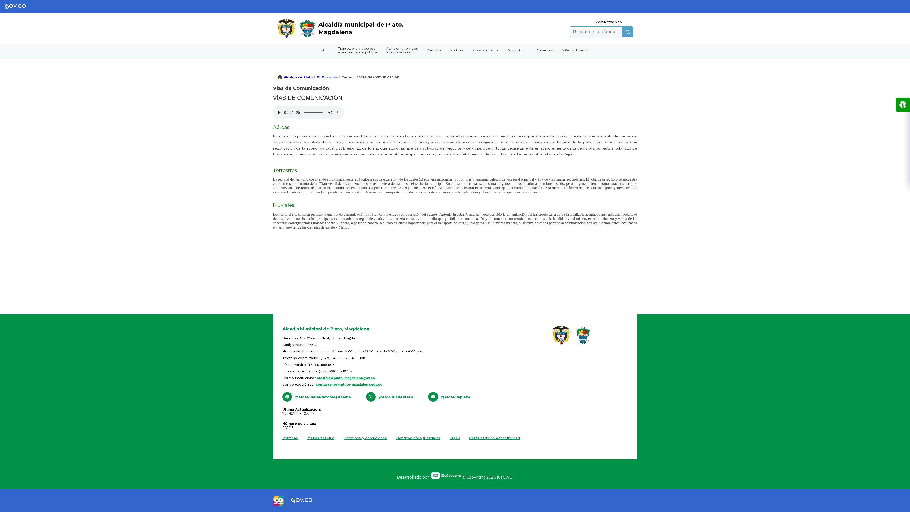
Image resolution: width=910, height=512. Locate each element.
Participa (434, 50)
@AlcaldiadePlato (395, 397)
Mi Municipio (327, 77)
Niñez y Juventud (576, 50)
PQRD (455, 438)
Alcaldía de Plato (298, 77)
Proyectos (545, 50)
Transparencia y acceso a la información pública (357, 50)
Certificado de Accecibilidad (494, 438)
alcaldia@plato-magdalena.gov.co (346, 378)
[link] (19, 6)
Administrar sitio (609, 22)
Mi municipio (518, 50)
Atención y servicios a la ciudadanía (402, 50)
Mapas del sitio (320, 438)
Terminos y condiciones (365, 438)
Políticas (290, 438)
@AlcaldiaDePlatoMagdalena (323, 397)
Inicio (324, 50)
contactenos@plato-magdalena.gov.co (349, 384)
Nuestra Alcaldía (485, 50)
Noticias (456, 50)
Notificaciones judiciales (418, 438)
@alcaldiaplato (455, 397)
